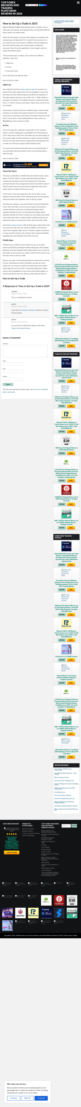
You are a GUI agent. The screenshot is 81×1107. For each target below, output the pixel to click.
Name (4, 361)
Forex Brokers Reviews (27, 310)
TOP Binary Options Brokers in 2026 (47, 838)
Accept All (41, 1098)
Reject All (27, 1098)
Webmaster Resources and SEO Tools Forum (64, 788)
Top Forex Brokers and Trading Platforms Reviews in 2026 (11, 8)
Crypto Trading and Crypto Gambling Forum (66, 784)
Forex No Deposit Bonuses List (64, 798)
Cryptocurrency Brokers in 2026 (49, 865)
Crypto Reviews (46, 870)
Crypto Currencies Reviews (31, 833)
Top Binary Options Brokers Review (65, 806)
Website (5, 376)
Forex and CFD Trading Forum (64, 780)
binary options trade (28, 89)
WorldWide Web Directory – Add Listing (65, 774)
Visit (71, 108)
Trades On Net (46, 851)
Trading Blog (45, 862)
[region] (27, 1092)
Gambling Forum (59, 792)
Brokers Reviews (27, 831)
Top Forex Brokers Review (62, 795)
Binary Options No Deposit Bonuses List (66, 809)
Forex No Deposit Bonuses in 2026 (50, 835)
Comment (6, 343)
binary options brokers (15, 225)
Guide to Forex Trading (70, 935)
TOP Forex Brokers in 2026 (48, 842)
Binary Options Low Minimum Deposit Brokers (64, 802)
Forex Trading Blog (28, 835)
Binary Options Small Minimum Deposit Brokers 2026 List (49, 859)
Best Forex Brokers (28, 829)
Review (61, 108)
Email (4, 368)
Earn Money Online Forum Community (63, 769)
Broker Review (46, 849)
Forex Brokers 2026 (47, 868)
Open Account (12, 852)
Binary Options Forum (61, 777)
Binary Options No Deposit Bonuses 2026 (48, 831)
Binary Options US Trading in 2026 (50, 854)
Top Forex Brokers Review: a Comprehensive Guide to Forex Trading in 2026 (50, 874)
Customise (13, 1098)
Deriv (58, 35)
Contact (44, 845)
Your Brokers (45, 847)
